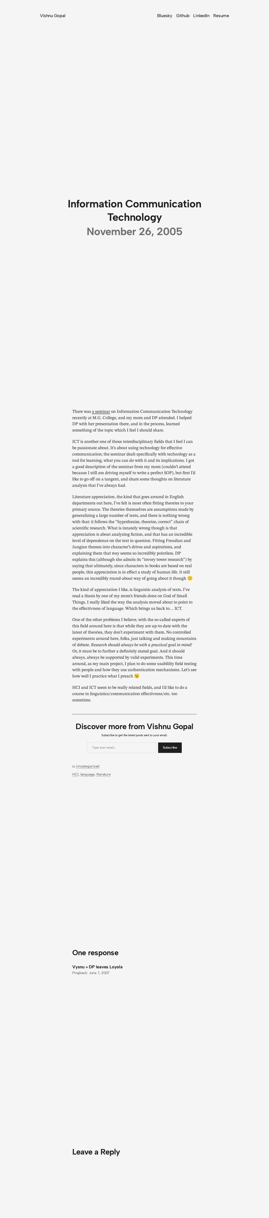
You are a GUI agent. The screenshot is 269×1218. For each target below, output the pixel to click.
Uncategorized (87, 766)
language (87, 774)
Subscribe (170, 747)
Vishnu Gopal (52, 15)
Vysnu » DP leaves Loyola (97, 967)
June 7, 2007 (99, 973)
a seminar (101, 411)
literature (103, 774)
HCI (75, 774)
